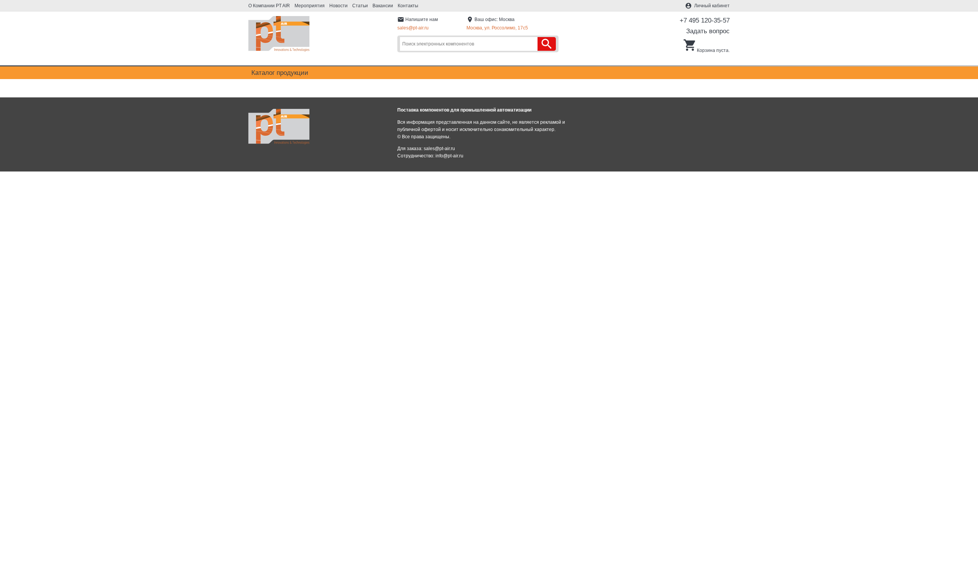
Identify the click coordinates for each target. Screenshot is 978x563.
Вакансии (382, 5)
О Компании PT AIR (269, 5)
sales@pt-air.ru (413, 28)
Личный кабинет (712, 5)
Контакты (408, 5)
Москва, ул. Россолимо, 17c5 (497, 28)
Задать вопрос (708, 31)
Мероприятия (310, 5)
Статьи (360, 5)
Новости (338, 5)
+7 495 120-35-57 (705, 20)
